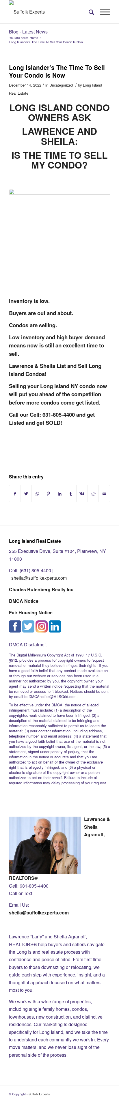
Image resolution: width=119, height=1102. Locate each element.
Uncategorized (61, 85)
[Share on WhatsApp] (37, 493)
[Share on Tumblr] (70, 493)
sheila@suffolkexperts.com (39, 578)
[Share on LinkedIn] (59, 493)
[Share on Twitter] (26, 493)
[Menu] (102, 11)
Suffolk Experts (39, 1094)
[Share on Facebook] (15, 493)
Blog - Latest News (28, 31)
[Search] (88, 11)
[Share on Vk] (82, 493)
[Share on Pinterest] (48, 493)
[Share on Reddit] (93, 493)
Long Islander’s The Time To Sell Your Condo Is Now (57, 71)
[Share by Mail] (104, 493)
